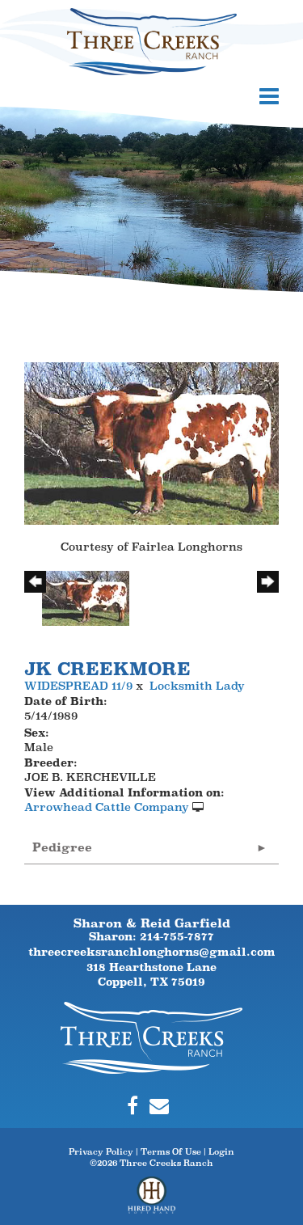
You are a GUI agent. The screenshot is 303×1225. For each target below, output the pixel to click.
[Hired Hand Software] (151, 1200)
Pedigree (62, 847)
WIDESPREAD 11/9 (78, 685)
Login (221, 1151)
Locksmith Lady (197, 685)
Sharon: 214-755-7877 (151, 936)
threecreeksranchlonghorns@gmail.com (152, 951)
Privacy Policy (101, 1151)
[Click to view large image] (151, 442)
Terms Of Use (171, 1151)
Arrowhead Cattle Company (106, 806)
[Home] (151, 1035)
